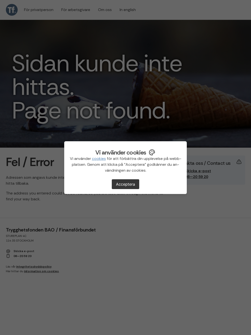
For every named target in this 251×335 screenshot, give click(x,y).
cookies (99, 158)
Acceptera (125, 184)
